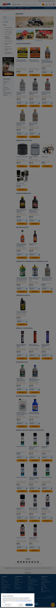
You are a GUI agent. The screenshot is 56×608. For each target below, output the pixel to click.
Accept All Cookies (29, 604)
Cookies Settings (7, 604)
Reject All (20, 604)
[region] (17, 600)
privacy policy (26, 597)
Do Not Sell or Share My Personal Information (24, 600)
